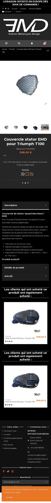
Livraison (23, 9)
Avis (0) (8, 276)
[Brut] (8, 341)
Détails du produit (14, 267)
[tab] (25, 205)
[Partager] (22, 183)
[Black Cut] (9, 341)
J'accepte (9, 497)
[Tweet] (25, 183)
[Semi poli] (12, 341)
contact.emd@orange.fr (37, 455)
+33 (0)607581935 (37, 448)
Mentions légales (35, 9)
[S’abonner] (46, 482)
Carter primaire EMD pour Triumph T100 (20, 338)
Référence (20, 149)
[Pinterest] (28, 183)
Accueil (15, 9)
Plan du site (8, 445)
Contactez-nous (10, 431)
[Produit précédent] (47, 50)
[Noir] (6, 341)
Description (10, 205)
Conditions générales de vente (13, 439)
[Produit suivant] (48, 50)
